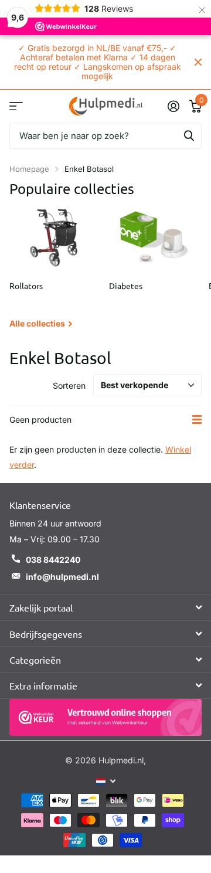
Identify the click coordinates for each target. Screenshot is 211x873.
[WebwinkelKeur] (105, 717)
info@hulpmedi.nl (62, 577)
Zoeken (189, 136)
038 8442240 (53, 560)
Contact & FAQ (16, 106)
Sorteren (69, 385)
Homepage (29, 169)
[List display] (197, 419)
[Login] (173, 106)
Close (198, 62)
